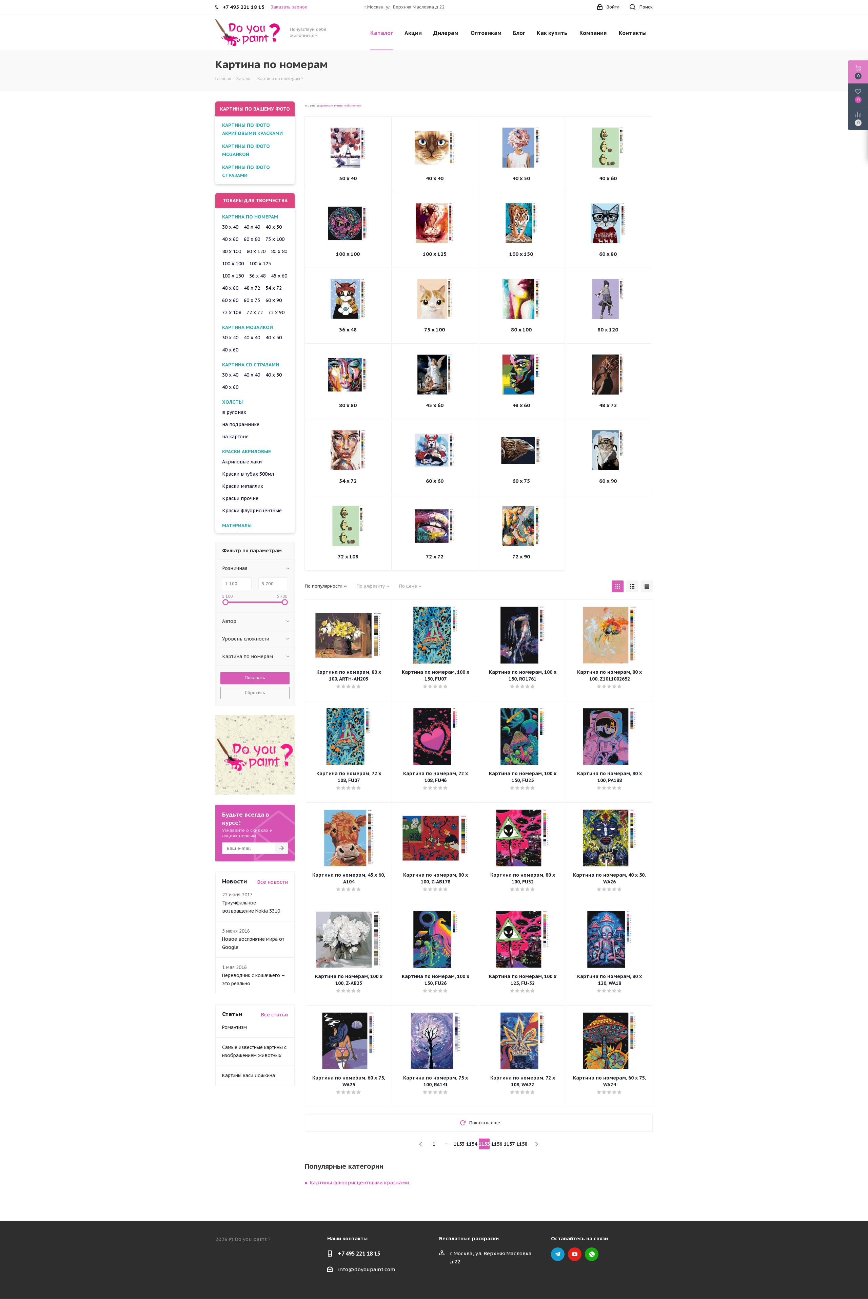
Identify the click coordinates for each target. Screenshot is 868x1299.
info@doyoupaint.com (366, 1269)
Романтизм (234, 1027)
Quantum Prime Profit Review (340, 105)
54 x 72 (348, 481)
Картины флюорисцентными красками (359, 1182)
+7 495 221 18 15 (359, 1253)
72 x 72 (434, 556)
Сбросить (255, 692)
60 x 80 (608, 254)
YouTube (574, 1254)
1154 (471, 1144)
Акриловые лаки (242, 462)
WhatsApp (591, 1254)
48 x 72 (608, 405)
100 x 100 (348, 254)
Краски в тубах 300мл (248, 474)
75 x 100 (434, 329)
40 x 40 (434, 178)
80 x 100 (521, 329)
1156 (496, 1144)
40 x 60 (608, 178)
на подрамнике (240, 424)
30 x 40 (348, 178)
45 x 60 (434, 405)
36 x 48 (348, 329)
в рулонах (234, 412)
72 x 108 (348, 556)
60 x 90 (608, 481)
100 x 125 (435, 254)
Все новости (272, 882)
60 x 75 (521, 481)
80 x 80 (348, 405)
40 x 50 (521, 178)
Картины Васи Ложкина (248, 1075)
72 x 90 (521, 556)
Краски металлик (242, 486)
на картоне (235, 437)
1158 (521, 1144)
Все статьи (274, 1014)
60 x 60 (434, 481)
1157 (509, 1144)
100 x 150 (521, 254)
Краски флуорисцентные (252, 511)
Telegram (558, 1254)
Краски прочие (240, 498)
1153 (459, 1144)
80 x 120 (607, 329)
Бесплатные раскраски (469, 1238)
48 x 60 (521, 405)
